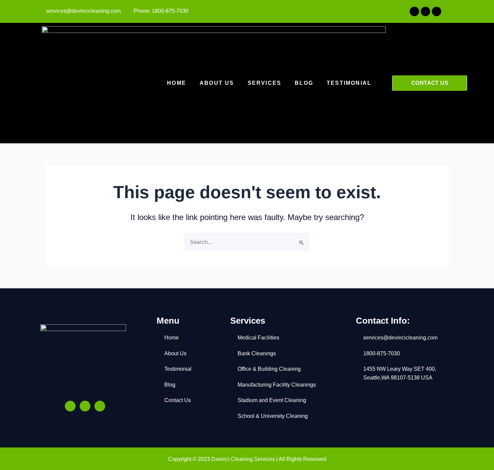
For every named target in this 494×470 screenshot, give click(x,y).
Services (265, 83)
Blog (304, 83)
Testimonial (349, 83)
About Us (217, 83)
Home (176, 83)
